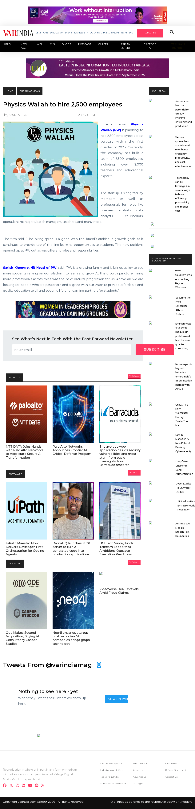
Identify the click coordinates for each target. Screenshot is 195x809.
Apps (7, 44)
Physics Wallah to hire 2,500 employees (62, 104)
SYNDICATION (56, 33)
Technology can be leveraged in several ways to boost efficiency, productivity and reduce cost (182, 194)
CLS (52, 44)
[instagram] (18, 785)
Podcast (84, 44)
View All (134, 376)
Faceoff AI (150, 46)
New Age (24, 46)
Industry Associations (111, 770)
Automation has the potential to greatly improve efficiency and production (183, 114)
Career (103, 44)
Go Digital (138, 783)
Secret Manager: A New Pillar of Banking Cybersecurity (183, 443)
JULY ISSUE (79, 33)
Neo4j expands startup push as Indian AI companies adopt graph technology (71, 638)
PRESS (106, 33)
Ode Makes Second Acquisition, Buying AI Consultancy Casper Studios (22, 638)
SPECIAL (115, 33)
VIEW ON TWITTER (118, 698)
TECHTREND (127, 33)
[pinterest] (38, 785)
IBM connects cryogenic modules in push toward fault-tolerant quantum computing (183, 336)
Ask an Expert (125, 46)
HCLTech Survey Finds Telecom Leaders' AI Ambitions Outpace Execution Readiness (116, 548)
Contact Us (171, 776)
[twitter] (12, 785)
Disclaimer (171, 763)
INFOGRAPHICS (94, 33)
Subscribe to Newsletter (113, 783)
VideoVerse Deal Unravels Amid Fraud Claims (119, 591)
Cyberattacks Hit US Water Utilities (183, 487)
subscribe (155, 349)
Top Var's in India (109, 776)
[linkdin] (24, 785)
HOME (9, 91)
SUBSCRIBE (150, 33)
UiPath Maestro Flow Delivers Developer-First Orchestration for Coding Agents (25, 548)
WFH (40, 44)
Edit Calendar (140, 763)
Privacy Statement (175, 770)
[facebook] (6, 785)
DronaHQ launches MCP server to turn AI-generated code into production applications (71, 548)
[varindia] (44, 785)
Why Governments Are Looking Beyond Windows (183, 279)
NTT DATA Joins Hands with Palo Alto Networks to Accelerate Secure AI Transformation (24, 452)
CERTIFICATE (42, 33)
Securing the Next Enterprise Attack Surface (183, 306)
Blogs (66, 44)
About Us (138, 770)
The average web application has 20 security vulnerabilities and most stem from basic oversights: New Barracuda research (120, 456)
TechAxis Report (178, 46)
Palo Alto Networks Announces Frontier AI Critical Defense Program (72, 450)
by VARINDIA (15, 115)
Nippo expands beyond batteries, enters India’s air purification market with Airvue (183, 376)
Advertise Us (139, 776)
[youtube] (31, 785)
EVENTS (68, 33)
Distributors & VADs (111, 763)
